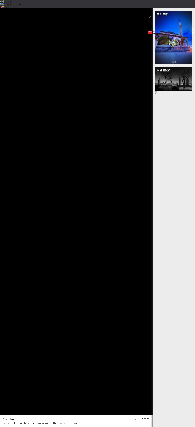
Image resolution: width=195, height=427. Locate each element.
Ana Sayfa (8, 2)
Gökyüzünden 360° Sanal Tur (16, 5)
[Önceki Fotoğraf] (173, 64)
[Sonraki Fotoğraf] (173, 90)
